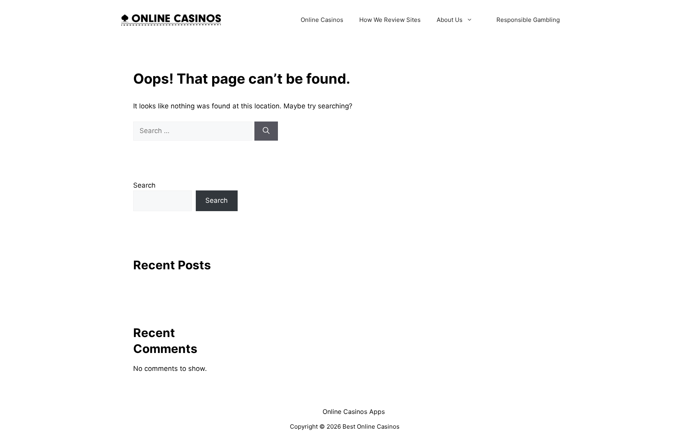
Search (144, 185)
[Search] (266, 131)
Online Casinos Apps (354, 412)
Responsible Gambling (528, 20)
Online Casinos (322, 20)
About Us (450, 20)
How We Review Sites (390, 20)
